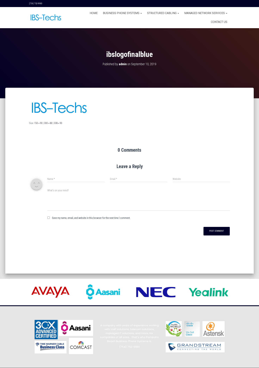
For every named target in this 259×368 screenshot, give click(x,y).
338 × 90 (58, 123)
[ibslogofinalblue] (59, 107)
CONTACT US (219, 22)
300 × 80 (48, 123)
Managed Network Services (205, 13)
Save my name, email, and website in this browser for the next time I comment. (91, 218)
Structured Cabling (162, 13)
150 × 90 (38, 123)
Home (94, 13)
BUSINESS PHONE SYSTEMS (121, 13)
